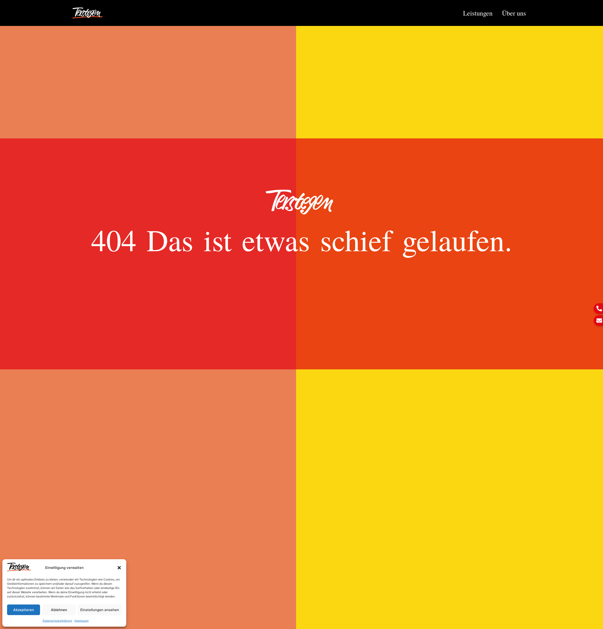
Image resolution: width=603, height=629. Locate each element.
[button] (119, 567)
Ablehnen (59, 610)
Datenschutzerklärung (57, 620)
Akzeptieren (23, 610)
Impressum (81, 620)
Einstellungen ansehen (99, 610)
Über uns (514, 12)
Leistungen (478, 12)
